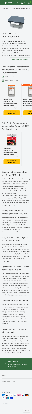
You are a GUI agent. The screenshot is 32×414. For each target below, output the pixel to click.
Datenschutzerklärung (8, 405)
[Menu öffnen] (2, 2)
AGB (27, 405)
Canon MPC (5, 8)
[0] (29, 3)
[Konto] (22, 3)
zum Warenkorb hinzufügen (12, 113)
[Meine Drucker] (25, 2)
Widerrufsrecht (22, 405)
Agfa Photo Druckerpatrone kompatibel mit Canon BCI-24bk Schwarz (10, 151)
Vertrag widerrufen (16, 408)
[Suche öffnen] (18, 3)
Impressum (16, 405)
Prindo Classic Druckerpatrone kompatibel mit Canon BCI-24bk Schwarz (10, 102)
